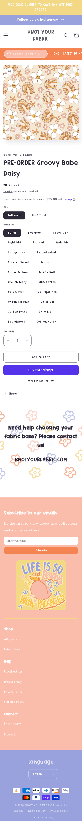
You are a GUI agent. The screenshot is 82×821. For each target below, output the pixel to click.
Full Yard (14, 215)
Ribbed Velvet (47, 252)
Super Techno (18, 272)
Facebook (10, 734)
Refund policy (37, 810)
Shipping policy (43, 817)
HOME (55, 54)
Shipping (7, 191)
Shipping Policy (14, 701)
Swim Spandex (46, 292)
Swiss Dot (48, 302)
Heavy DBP (60, 232)
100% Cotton (47, 282)
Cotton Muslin (46, 321)
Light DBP (15, 242)
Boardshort (16, 321)
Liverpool (35, 232)
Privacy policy (59, 810)
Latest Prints (12, 649)
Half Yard (39, 215)
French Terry (17, 282)
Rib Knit (39, 242)
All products (12, 639)
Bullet (12, 232)
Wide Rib (62, 242)
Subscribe (41, 550)
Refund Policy (13, 682)
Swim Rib (45, 311)
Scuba (45, 262)
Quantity (9, 331)
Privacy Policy (13, 691)
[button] (6, 36)
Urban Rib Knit (18, 302)
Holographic (17, 252)
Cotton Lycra (17, 311)
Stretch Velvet (18, 262)
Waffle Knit (47, 272)
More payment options (41, 380)
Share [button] (13, 393)
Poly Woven (16, 292)
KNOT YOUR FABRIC (38, 805)
